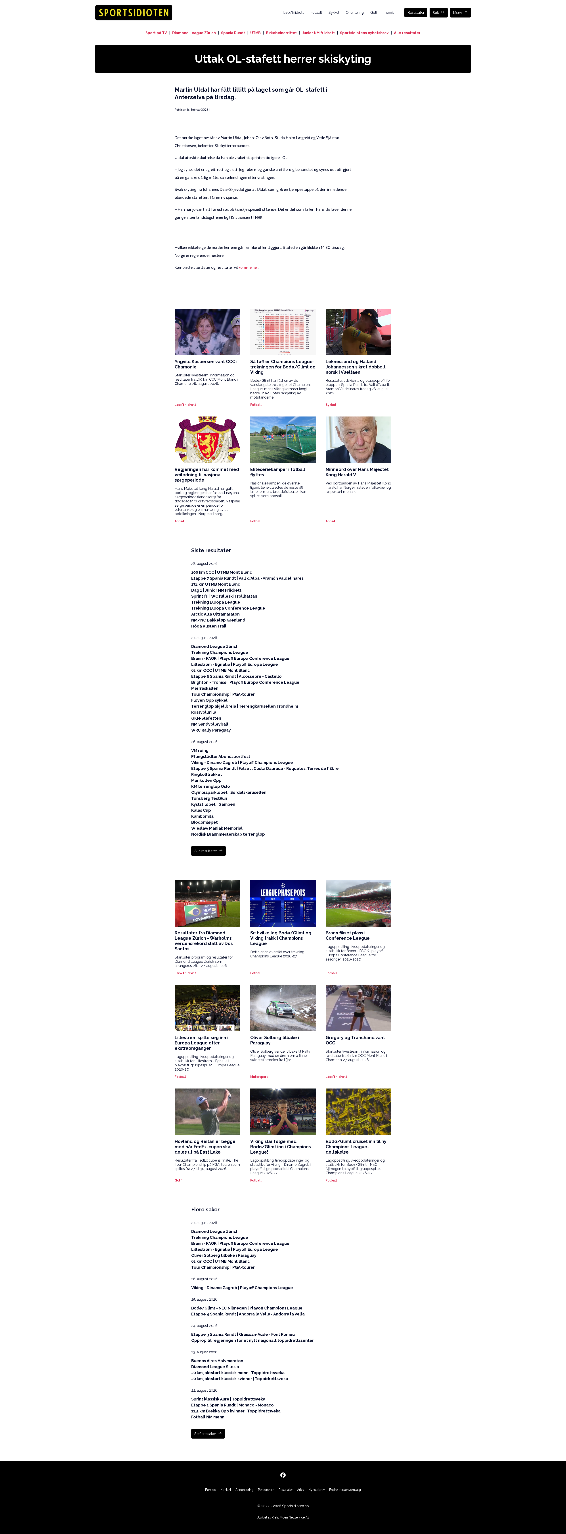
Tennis (389, 12)
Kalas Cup (201, 810)
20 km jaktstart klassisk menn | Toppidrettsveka (238, 1372)
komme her (248, 267)
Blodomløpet (204, 822)
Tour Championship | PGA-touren (223, 694)
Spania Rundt (233, 33)
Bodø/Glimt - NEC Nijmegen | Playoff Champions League (246, 1308)
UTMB (255, 33)
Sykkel (334, 12)
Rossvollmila (203, 712)
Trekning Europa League (215, 602)
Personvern (266, 1489)
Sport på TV (156, 33)
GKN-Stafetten (206, 718)
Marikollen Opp (206, 780)
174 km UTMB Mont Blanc (215, 584)
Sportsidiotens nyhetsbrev (364, 33)
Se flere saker (205, 1434)
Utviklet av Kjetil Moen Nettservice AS (283, 1517)
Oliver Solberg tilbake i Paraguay (223, 1255)
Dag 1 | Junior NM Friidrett (216, 590)
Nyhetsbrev (316, 1489)
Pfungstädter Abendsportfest (220, 756)
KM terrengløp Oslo (210, 786)
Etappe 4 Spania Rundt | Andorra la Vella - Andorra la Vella (248, 1314)
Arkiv (300, 1489)
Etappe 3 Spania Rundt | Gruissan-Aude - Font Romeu (243, 1334)
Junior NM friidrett (318, 33)
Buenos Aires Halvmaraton (217, 1360)
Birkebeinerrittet (281, 33)
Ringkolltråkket (206, 774)
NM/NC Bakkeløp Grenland (218, 620)
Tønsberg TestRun (209, 798)
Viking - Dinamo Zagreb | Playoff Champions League (242, 762)
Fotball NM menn (207, 1417)
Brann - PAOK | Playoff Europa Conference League (240, 658)
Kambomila (202, 816)
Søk (436, 13)
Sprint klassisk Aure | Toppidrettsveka (228, 1399)
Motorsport (259, 1077)
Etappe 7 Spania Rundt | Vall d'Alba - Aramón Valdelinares (247, 578)
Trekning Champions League (219, 652)
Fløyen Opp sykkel (209, 700)
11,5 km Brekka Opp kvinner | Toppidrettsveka (236, 1411)
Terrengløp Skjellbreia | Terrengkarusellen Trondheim (244, 706)
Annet (179, 521)
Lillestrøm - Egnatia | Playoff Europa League (234, 664)
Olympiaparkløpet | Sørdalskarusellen (228, 792)
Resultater (415, 12)
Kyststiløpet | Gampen (213, 804)
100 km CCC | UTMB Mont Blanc (221, 572)
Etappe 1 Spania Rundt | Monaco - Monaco (232, 1405)
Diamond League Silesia (215, 1366)
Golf (373, 12)
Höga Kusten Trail (208, 626)
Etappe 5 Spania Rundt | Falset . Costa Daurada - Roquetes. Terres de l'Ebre (265, 768)
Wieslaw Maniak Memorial (217, 828)
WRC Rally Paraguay (211, 730)
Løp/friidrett (293, 12)
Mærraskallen (204, 688)
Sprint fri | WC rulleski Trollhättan (224, 596)
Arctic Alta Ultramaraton (215, 614)
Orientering (355, 12)
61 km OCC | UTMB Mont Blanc (220, 670)
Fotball (316, 12)
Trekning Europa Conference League (228, 608)
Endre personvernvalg (345, 1489)
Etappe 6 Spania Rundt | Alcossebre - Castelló (236, 676)
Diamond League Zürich (194, 33)
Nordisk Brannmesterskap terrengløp (228, 834)
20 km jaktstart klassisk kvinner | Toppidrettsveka (239, 1378)
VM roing (199, 750)
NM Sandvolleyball (209, 724)
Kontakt (225, 1489)
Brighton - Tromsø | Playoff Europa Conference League (245, 682)
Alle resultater (407, 33)
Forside (210, 1489)
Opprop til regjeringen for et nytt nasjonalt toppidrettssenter (252, 1340)
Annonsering (244, 1489)
